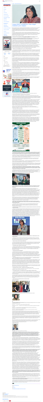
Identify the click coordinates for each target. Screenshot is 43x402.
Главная (13, 3)
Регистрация (7, 64)
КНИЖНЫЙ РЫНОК (6, 14)
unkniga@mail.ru (6, 394)
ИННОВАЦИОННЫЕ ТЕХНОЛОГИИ (6, 23)
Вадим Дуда (14, 388)
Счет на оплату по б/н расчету (9, 53)
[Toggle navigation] (39, 1)
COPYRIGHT (5, 31)
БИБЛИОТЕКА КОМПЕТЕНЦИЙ (5, 35)
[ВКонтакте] (12, 383)
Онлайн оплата (5, 54)
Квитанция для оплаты (5, 53)
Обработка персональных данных (5, 399)
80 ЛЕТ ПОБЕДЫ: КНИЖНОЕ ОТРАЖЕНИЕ (7, 18)
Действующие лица (16, 385)
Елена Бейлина (18, 388)
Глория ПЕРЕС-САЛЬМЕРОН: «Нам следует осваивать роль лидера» (24, 25)
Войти (4, 64)
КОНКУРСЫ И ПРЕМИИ (6, 29)
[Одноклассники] (13, 383)
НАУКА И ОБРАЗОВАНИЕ (6, 21)
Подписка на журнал (7, 51)
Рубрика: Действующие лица (18, 3)
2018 (13, 386)
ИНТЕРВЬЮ (5, 9)
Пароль (4, 60)
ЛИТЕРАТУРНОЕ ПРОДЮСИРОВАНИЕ (6, 26)
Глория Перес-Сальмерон (23, 388)
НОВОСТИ (5, 7)
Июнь (14, 387)
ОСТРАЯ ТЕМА (5, 12)
